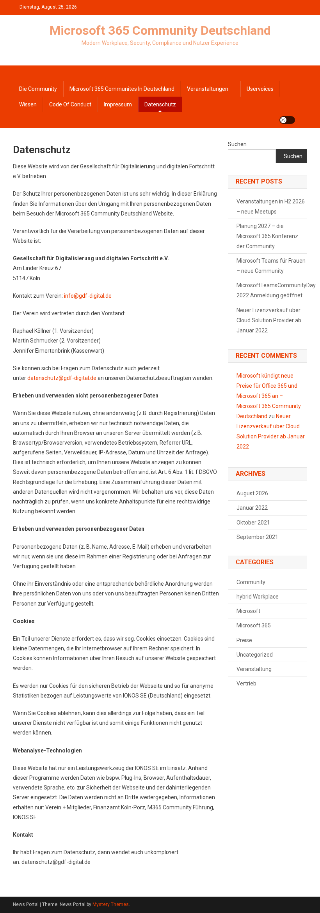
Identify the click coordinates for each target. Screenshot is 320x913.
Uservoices (260, 89)
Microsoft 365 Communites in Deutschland (121, 89)
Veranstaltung (254, 669)
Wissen (28, 104)
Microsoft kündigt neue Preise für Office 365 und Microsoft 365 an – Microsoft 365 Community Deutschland (268, 396)
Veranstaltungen (207, 89)
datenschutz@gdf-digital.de (61, 378)
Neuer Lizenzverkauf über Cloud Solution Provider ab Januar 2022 (268, 320)
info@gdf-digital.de (88, 296)
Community (250, 582)
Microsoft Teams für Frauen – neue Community (271, 266)
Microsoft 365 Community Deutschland (160, 30)
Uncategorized (254, 655)
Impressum (118, 104)
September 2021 (257, 537)
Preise (244, 640)
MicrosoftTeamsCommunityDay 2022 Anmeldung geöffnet (276, 290)
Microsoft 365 (253, 625)
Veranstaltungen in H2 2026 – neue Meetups (270, 206)
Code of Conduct (70, 104)
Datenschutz (160, 104)
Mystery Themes (110, 904)
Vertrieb (246, 683)
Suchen (237, 144)
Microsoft (248, 611)
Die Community (38, 89)
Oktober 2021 (253, 522)
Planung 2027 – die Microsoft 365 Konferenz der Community (267, 236)
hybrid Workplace (257, 596)
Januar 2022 (252, 508)
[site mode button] (287, 120)
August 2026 (252, 493)
